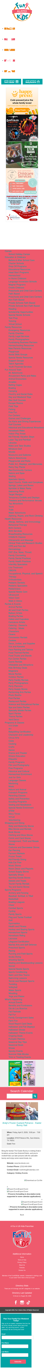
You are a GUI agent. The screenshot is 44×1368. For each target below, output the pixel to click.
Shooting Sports (16, 959)
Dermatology (15, 549)
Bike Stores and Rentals (20, 828)
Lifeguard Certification (19, 941)
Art (10, 728)
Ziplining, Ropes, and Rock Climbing (26, 515)
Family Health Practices (20, 561)
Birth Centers (15, 527)
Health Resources (13, 518)
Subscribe (18, 1362)
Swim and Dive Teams (19, 974)
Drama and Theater (18, 752)
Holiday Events (21, 1173)
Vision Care (14, 597)
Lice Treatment (16, 567)
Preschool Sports (17, 947)
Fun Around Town (13, 369)
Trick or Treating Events (20, 1057)
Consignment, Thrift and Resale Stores (24, 842)
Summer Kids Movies (19, 1054)
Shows (12, 1047)
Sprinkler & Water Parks (20, 488)
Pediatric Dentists (17, 582)
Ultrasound (14, 594)
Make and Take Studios (20, 445)
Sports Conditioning (18, 971)
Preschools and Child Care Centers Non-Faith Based (25, 298)
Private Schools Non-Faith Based (24, 305)
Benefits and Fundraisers (20, 1005)
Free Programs (16, 768)
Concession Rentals (18, 637)
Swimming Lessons (18, 978)
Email (3, 1334)
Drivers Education (17, 755)
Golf (10, 920)
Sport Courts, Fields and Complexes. (26, 482)
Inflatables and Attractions (21, 664)
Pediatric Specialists (18, 585)
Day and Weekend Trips (20, 396)
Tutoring (12, 320)
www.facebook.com (21, 1163)
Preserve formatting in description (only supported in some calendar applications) (24, 1195)
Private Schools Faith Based (22, 302)
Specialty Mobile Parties (20, 710)
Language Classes (17, 780)
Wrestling (13, 993)
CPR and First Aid (17, 546)
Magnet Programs (17, 284)
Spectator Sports (17, 479)
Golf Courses (15, 424)
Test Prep (13, 317)
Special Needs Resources (21, 357)
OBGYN (12, 570)
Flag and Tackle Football (20, 917)
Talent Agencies (16, 363)
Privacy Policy (22, 1262)
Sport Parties (15, 713)
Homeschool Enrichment (20, 774)
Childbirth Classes (17, 536)
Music (11, 786)
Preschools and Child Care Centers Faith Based (25, 292)
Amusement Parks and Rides (22, 375)
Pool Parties (14, 698)
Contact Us (22, 1270)
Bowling (12, 387)
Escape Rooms (16, 403)
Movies (12, 451)
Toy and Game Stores (19, 886)
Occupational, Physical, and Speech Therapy (26, 575)
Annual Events (15, 1002)
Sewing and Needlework (20, 804)
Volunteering (14, 819)
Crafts (11, 746)
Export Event (23, 1189)
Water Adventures (17, 512)
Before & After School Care (21, 260)
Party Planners (16, 686)
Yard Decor (14, 719)
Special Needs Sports (19, 968)
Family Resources (13, 327)
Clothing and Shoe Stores (21, 834)
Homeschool (14, 275)
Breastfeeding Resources (20, 533)
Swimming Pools (16, 491)
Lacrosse (13, 938)
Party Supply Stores (18, 688)
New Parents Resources (20, 348)
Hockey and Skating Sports (21, 929)
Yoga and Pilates (16, 996)
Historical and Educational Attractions (26, 427)
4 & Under (13, 725)
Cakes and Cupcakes (19, 619)
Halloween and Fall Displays (22, 1026)
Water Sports (15, 990)
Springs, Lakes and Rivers (21, 485)
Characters (14, 631)
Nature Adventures (17, 457)
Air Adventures (16, 372)
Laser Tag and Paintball (20, 439)
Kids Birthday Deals (18, 667)
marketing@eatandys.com (29, 1170)
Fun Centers (14, 415)
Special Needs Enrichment (21, 807)
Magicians (13, 670)
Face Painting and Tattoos (21, 649)
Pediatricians (15, 588)
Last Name (5, 1352)
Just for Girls (15, 777)
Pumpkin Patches (17, 1038)
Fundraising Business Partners (23, 342)
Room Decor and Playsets (21, 868)
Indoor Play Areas (17, 433)
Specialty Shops (16, 874)
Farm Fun (13, 1020)
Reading (12, 308)
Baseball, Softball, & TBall (21, 895)
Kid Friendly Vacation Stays (21, 436)
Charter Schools (16, 263)
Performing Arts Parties (20, 692)
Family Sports (15, 914)
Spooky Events (16, 1050)
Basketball (13, 898)
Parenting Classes (17, 795)
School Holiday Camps (19, 254)
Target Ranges (15, 494)
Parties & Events (13, 603)
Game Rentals (15, 661)
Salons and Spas (17, 473)
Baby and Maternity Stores (21, 825)
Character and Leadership (21, 734)
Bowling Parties (16, 616)
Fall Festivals (15, 1011)
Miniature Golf (15, 448)
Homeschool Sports (18, 932)
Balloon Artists (15, 612)
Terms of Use (22, 1260)
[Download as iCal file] (33, 1180)
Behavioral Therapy (18, 524)
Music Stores (15, 865)
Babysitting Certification (20, 731)
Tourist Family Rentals (19, 883)
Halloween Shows (17, 1029)
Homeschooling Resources (21, 345)
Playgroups (14, 351)
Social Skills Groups (18, 354)
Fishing (12, 409)
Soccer (12, 965)
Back (22, 1215)
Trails (11, 509)
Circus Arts (14, 737)
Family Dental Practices (20, 558)
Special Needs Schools (19, 314)
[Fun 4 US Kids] (22, 12)
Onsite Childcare (16, 287)
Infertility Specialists (18, 564)
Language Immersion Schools (23, 281)
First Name (5, 1343)
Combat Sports (16, 908)
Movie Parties (15, 673)
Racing (12, 950)
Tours (11, 506)
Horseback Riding (17, 935)
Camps (8, 250)
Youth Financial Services (20, 366)
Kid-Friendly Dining (17, 859)
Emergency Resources (19, 330)
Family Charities (16, 333)
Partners (22, 1268)
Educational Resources (19, 269)
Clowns (12, 634)
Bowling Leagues (17, 901)
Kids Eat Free (15, 862)
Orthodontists (15, 579)
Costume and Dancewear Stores (24, 847)
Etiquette (13, 758)
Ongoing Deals (16, 1035)
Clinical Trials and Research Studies (25, 542)
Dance (12, 749)
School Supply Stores (19, 871)
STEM (11, 810)
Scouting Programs (18, 801)
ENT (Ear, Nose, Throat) (20, 552)
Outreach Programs (18, 792)
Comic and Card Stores (20, 838)
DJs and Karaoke (17, 646)
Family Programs (17, 762)
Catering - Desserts (18, 625)
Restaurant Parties (17, 701)
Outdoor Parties (16, 676)
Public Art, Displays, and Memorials (25, 463)
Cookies (12, 640)
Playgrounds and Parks (19, 460)
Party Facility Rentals (18, 679)
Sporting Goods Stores (19, 877)
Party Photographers (18, 682)
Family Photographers (19, 339)
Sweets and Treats (17, 880)
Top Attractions (16, 503)
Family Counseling (17, 555)
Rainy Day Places (17, 466)
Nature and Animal (17, 789)
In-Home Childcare (17, 278)
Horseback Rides (17, 430)
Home (22, 1257)
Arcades (12, 381)
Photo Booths (15, 695)
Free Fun (13, 412)
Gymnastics (14, 923)
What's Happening (13, 999)
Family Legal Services (19, 336)
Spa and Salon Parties (19, 707)
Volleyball (13, 987)
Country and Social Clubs (21, 394)
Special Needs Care (18, 591)
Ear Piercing (14, 850)
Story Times (14, 813)
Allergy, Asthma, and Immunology (24, 521)
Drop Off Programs (18, 266)
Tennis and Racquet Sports (21, 980)
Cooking (12, 743)
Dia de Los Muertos (18, 1008)
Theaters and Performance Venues (25, 500)
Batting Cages (15, 384)
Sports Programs (13, 889)
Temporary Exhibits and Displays (24, 497)
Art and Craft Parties (18, 609)
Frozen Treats (15, 856)
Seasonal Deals (16, 1044)
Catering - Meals (16, 628)
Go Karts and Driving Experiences (25, 421)
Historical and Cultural (19, 771)
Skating (12, 476)
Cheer (11, 904)
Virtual (12, 816)
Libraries (13, 442)
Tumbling (13, 984)
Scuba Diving (15, 956)
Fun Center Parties (17, 658)
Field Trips (13, 406)
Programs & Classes (14, 722)
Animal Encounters (17, 378)
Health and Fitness (17, 926)
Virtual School (15, 324)
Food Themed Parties (19, 652)
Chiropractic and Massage (21, 540)
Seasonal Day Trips (18, 1041)
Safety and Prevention (19, 798)
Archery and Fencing (18, 892)
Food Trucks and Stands (20, 655)
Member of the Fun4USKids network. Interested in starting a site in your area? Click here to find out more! (22, 1276)
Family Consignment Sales (21, 1017)
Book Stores (14, 832)
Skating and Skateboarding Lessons (26, 962)
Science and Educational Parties (24, 704)
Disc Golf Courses (17, 400)
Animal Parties (15, 606)
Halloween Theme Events (21, 1032)
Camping (13, 390)
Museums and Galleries (20, 454)
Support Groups (16, 360)
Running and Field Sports (21, 953)
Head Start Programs (19, 272)
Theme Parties (15, 716)
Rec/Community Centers (20, 470)
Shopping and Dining (14, 822)
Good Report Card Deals (20, 1023)
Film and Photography (19, 765)
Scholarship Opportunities (21, 311)
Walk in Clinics (15, 600)
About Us (22, 1265)
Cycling (12, 911)
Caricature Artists (17, 622)
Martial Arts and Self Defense (23, 944)
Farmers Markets (17, 853)
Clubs (11, 740)
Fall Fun (12, 1014)
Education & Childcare (15, 257)
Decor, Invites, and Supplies (22, 643)
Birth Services (15, 530)
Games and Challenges (20, 418)
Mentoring (13, 783)
